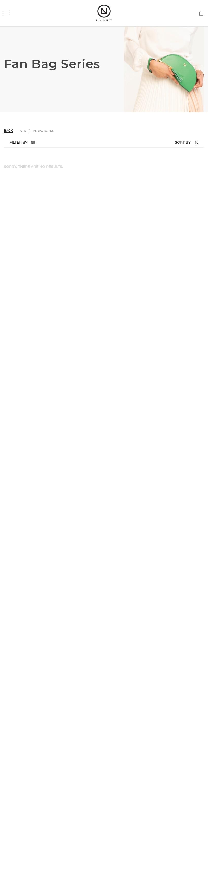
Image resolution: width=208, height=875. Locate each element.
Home (22, 130)
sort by (183, 142)
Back (8, 130)
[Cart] (201, 13)
